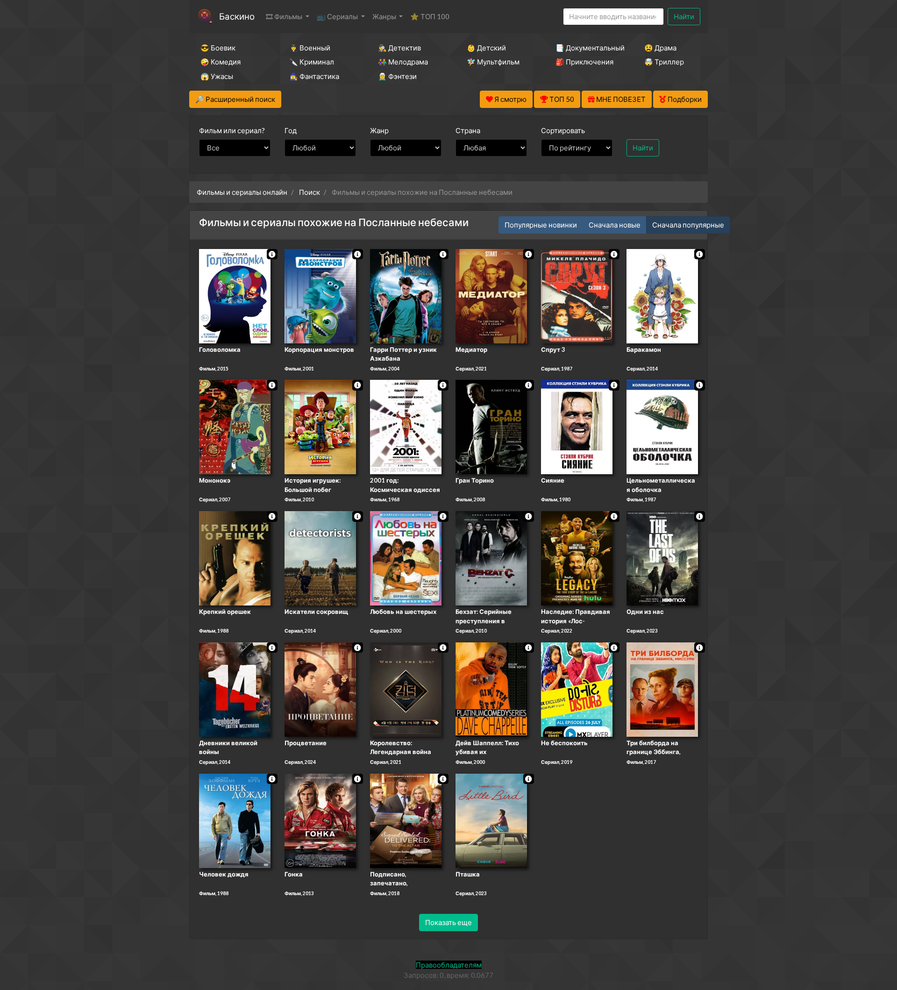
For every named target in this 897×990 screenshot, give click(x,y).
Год (291, 130)
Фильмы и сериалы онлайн (242, 192)
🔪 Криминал (311, 61)
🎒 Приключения (584, 61)
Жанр (379, 130)
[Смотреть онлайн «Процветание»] (320, 688)
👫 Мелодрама (403, 61)
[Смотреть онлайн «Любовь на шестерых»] (405, 557)
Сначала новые (615, 225)
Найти (684, 16)
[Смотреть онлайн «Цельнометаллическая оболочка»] (662, 426)
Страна (468, 130)
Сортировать (563, 130)
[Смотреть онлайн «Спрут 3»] (576, 295)
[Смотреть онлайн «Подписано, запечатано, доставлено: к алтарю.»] (405, 820)
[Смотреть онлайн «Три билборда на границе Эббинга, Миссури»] (662, 688)
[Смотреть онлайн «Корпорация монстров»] (320, 295)
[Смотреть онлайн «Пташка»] (491, 820)
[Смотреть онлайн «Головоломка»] (235, 295)
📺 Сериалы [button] (338, 16)
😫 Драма (660, 47)
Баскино (237, 16)
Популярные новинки (541, 225)
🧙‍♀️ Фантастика (314, 76)
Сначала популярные (688, 225)
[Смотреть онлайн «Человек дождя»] (235, 820)
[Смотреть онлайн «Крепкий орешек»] (235, 557)
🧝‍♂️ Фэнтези (397, 76)
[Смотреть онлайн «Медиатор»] (491, 295)
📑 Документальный (587, 47)
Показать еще (448, 922)
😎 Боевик (217, 47)
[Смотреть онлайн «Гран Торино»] (491, 426)
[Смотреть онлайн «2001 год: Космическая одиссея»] (405, 426)
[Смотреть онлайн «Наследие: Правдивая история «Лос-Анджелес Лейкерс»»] (576, 557)
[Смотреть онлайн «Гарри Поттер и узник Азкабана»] (405, 295)
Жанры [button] (385, 16)
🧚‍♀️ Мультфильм (493, 61)
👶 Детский (486, 47)
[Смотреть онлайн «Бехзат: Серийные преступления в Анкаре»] (491, 557)
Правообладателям (449, 965)
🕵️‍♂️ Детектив (399, 47)
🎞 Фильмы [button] (285, 16)
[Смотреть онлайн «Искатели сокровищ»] (320, 557)
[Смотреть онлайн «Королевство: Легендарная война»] (405, 688)
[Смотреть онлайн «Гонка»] (320, 820)
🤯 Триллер (664, 61)
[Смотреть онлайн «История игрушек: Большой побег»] (320, 426)
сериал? (232, 130)
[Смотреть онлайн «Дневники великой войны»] (235, 688)
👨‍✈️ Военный (309, 47)
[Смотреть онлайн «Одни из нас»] (662, 557)
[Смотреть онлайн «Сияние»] (576, 426)
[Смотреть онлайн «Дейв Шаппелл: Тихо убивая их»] (491, 688)
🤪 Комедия (220, 61)
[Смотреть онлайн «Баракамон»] (662, 295)
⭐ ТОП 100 (429, 16)
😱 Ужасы (216, 76)
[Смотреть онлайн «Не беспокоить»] (576, 688)
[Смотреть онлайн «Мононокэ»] (235, 426)
